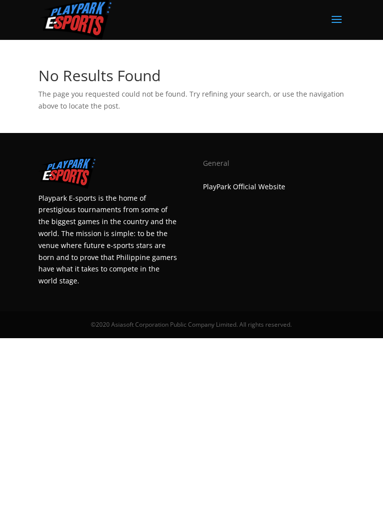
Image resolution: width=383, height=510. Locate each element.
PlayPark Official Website (244, 186)
